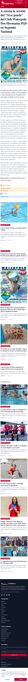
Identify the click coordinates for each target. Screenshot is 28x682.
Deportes (3, 611)
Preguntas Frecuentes (6, 664)
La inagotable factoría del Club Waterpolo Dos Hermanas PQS (14, 562)
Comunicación (4, 614)
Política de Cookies (5, 634)
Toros (2, 613)
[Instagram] (6, 595)
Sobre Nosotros (4, 629)
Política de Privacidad (6, 633)
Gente (2, 609)
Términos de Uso (5, 636)
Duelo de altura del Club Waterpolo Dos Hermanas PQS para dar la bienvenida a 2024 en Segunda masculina (13, 309)
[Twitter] (4, 595)
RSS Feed (3, 622)
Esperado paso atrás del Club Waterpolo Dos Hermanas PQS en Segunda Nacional (13, 255)
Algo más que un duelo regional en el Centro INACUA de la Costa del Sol (12, 368)
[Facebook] (1, 595)
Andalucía (3, 607)
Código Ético (4, 631)
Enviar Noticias (4, 666)
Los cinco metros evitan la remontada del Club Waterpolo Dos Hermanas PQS (13, 410)
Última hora (3, 603)
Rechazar (7, 679)
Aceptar (20, 679)
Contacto (3, 640)
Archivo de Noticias (5, 620)
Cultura (2, 616)
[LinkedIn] (9, 595)
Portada (3, 601)
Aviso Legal (3, 638)
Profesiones (3, 618)
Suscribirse (14, 655)
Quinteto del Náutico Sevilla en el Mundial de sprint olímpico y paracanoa (14, 447)
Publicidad (3, 662)
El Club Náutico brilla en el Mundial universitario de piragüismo (12, 484)
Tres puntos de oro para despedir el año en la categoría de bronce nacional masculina (14, 350)
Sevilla (2, 605)
